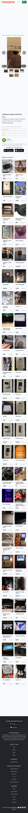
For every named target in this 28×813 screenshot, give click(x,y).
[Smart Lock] (20, 386)
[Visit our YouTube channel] (18, 807)
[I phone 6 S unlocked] (7, 188)
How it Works (14, 791)
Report (5, 132)
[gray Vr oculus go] (20, 232)
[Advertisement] (14, 19)
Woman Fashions (14, 768)
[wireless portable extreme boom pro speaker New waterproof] (20, 474)
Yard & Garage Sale (14, 782)
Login (14, 752)
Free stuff (14, 779)
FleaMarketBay (14, 807)
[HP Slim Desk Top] (20, 605)
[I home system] (7, 342)
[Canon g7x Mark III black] (7, 166)
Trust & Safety (14, 794)
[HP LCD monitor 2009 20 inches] (7, 320)
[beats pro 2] (20, 671)
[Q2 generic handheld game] (7, 561)
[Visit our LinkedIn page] (25, 807)
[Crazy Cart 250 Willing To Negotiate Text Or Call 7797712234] (20, 495)
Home (3, 35)
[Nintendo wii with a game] (7, 254)
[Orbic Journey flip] (20, 539)
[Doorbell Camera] (20, 430)
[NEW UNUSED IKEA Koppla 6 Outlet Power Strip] (7, 539)
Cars (14, 776)
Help (14, 789)
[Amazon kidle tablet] (20, 276)
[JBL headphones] (7, 671)
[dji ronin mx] (20, 298)
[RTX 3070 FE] (20, 649)
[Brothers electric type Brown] (7, 210)
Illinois (8, 126)
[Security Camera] (7, 386)
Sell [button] (25, 2)
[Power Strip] (20, 364)
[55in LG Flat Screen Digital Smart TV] (7, 627)
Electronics (8, 35)
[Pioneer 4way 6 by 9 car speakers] (20, 210)
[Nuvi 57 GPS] (7, 583)
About (14, 749)
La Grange (12, 126)
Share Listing (6, 129)
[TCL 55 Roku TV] (20, 517)
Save (5, 134)
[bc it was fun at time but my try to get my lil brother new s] (7, 474)
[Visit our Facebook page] (23, 807)
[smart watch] (7, 276)
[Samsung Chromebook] (7, 649)
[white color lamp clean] (20, 166)
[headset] (7, 408)
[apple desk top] (20, 320)
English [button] (15, 809)
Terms (14, 799)
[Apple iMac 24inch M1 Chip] (7, 232)
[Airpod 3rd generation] (7, 298)
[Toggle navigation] (18, 2)
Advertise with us (14, 762)
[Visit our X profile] (21, 807)
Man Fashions (14, 771)
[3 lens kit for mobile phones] (20, 583)
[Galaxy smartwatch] (20, 254)
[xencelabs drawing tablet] (7, 517)
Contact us (14, 802)
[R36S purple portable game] (20, 561)
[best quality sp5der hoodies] (7, 364)
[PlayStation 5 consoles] (20, 188)
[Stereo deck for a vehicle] (7, 605)
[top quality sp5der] (20, 342)
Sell (14, 747)
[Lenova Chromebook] (20, 627)
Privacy (14, 796)
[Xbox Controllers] (7, 495)
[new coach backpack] (20, 452)
